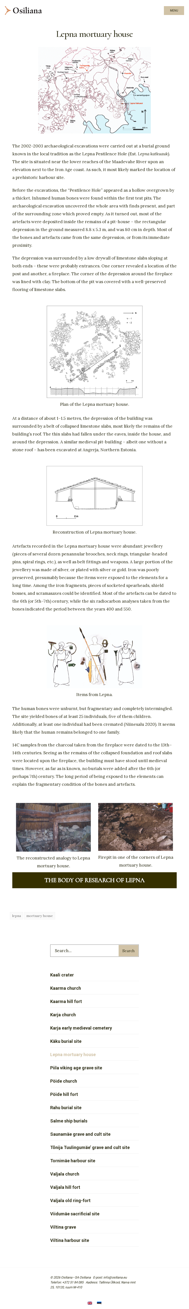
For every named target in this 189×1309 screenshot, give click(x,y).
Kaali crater (62, 974)
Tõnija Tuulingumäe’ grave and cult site (90, 1147)
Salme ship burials (68, 1120)
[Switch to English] (89, 1303)
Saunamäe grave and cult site (80, 1134)
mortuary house (39, 916)
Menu (174, 10)
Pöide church (63, 1081)
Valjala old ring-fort (70, 1200)
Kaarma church (65, 988)
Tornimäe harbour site (72, 1160)
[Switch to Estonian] (99, 1303)
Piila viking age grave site (76, 1067)
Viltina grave (63, 1227)
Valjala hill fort (65, 1187)
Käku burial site (65, 1041)
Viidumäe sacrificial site (74, 1213)
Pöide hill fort (64, 1094)
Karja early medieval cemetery (81, 1028)
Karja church (63, 1014)
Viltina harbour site (69, 1240)
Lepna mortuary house (73, 1054)
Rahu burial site (65, 1107)
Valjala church (64, 1174)
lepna (16, 916)
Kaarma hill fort (66, 1001)
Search (128, 950)
